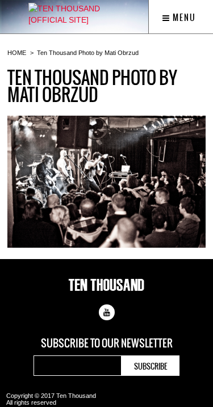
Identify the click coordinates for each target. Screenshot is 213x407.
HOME (16, 52)
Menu (183, 17)
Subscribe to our (107, 343)
